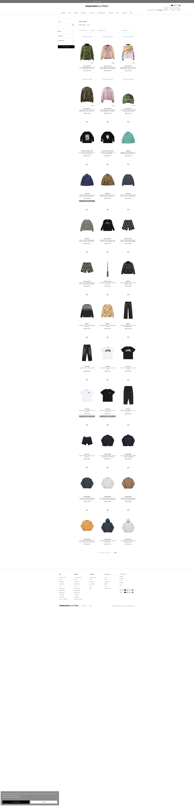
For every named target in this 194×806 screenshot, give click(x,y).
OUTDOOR (83, 12)
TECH (106, 586)
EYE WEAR (61, 594)
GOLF (106, 577)
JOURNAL (124, 12)
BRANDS (64, 12)
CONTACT (173, 9)
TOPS (60, 579)
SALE (131, 12)
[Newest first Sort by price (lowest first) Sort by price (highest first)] (129, 30)
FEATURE (111, 12)
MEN (70, 12)
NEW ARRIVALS (101, 12)
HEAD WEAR (61, 592)
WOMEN (76, 12)
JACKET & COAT (62, 577)
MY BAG (178, 9)
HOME (106, 579)
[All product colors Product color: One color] (104, 30)
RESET (59, 21)
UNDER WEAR (62, 590)
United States (177, 7)
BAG (60, 586)
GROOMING (107, 581)
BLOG (117, 12)
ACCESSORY (62, 588)
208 (115, 552)
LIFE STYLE (92, 12)
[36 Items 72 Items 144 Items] (94, 30)
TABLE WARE (107, 588)
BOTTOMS (61, 581)
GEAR (90, 588)
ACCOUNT (166, 9)
